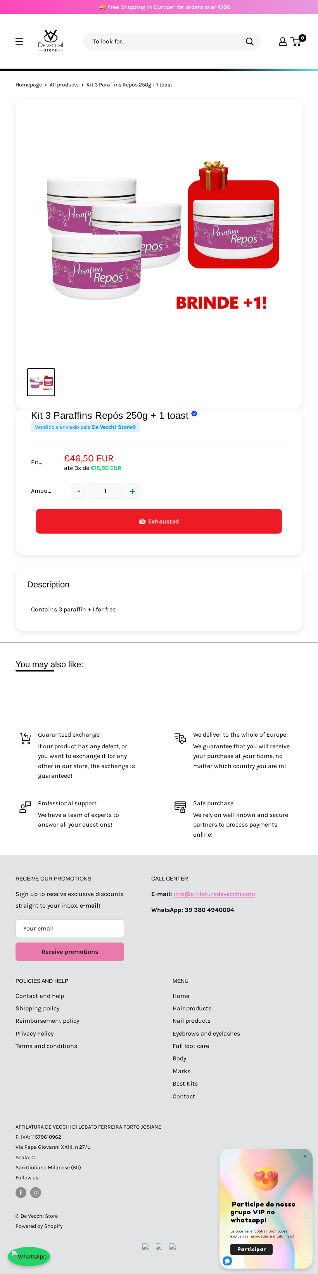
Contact (184, 1096)
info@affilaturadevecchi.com (214, 894)
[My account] (283, 41)
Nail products (192, 1020)
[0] (296, 41)
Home (181, 996)
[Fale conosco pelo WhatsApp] (29, 1256)
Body (179, 1058)
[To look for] (249, 41)
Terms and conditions (46, 1046)
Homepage (29, 84)
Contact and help (40, 996)
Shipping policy (37, 1008)
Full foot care (191, 1046)
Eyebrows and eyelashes (206, 1033)
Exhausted (163, 521)
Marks (181, 1071)
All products (64, 84)
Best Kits (185, 1083)
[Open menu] (19, 41)
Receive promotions (69, 951)
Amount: (43, 490)
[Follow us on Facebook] (21, 1192)
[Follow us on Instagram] (35, 1192)
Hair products (192, 1008)
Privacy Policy (35, 1033)
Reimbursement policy (47, 1020)
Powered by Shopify (39, 1226)
